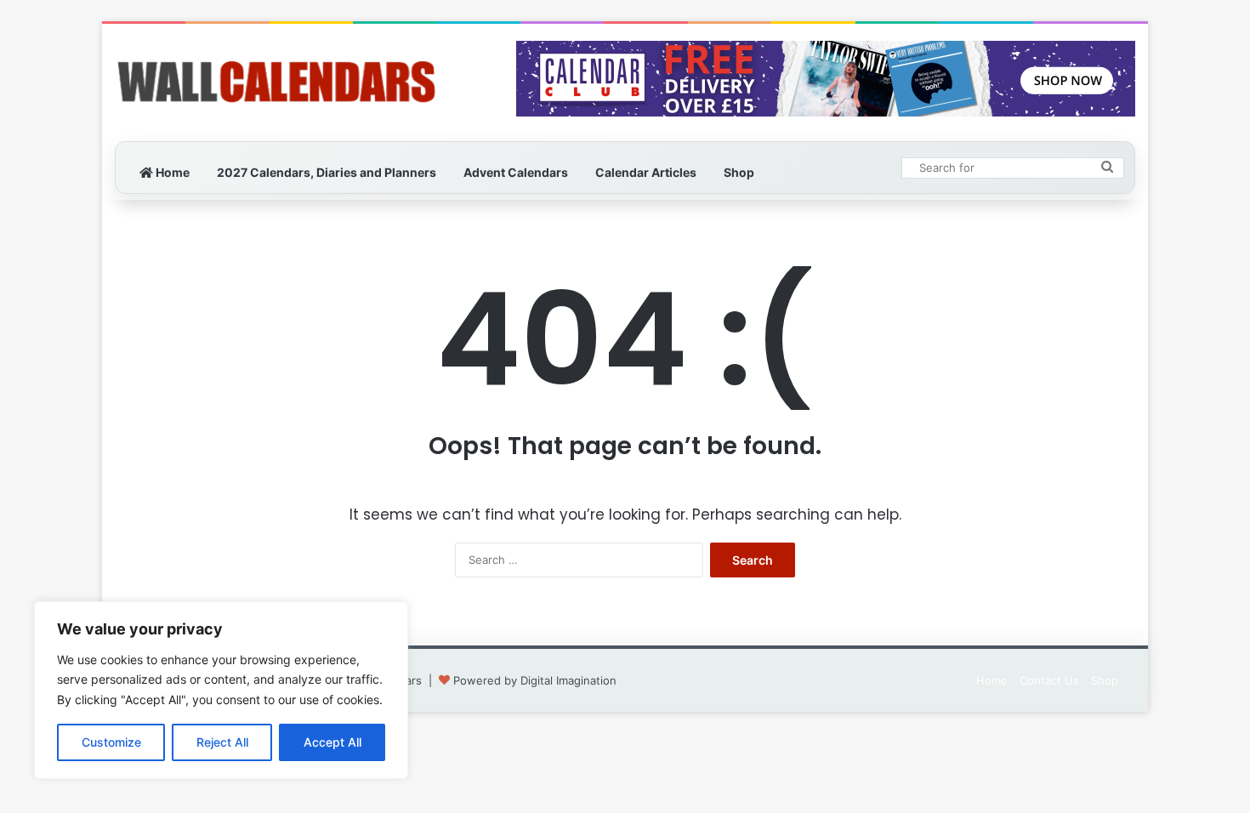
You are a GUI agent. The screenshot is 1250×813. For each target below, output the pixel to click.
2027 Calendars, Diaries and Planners (326, 172)
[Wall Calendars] (276, 82)
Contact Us (1049, 680)
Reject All (222, 742)
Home (171, 172)
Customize (111, 742)
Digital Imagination (568, 680)
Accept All (332, 742)
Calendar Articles (645, 172)
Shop (739, 172)
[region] (221, 690)
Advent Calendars (515, 172)
